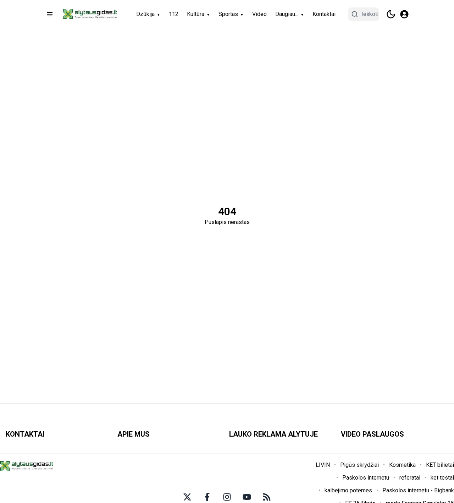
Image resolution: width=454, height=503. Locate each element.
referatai (409, 477)
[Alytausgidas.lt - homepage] (90, 14)
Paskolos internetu (365, 477)
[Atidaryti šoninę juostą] (49, 14)
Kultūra (195, 14)
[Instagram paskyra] (227, 497)
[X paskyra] (187, 497)
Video (259, 14)
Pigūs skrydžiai (359, 464)
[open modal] (404, 14)
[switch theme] (391, 14)
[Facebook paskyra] (207, 497)
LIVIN (323, 464)
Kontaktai (324, 14)
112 (173, 14)
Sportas (228, 14)
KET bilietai (440, 464)
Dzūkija (145, 14)
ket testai (442, 477)
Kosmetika (402, 464)
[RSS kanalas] (266, 497)
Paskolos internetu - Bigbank (418, 490)
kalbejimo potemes (348, 490)
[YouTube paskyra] (247, 497)
